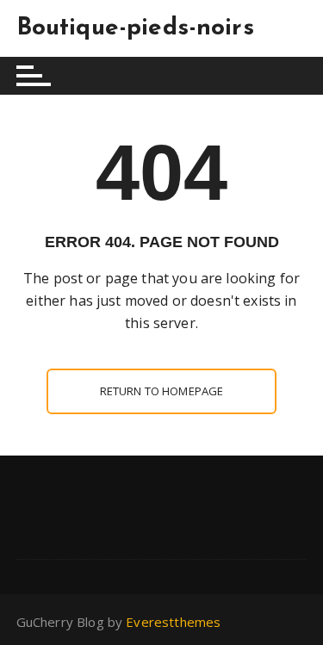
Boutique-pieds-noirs (135, 28)
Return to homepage (162, 391)
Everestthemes (173, 621)
